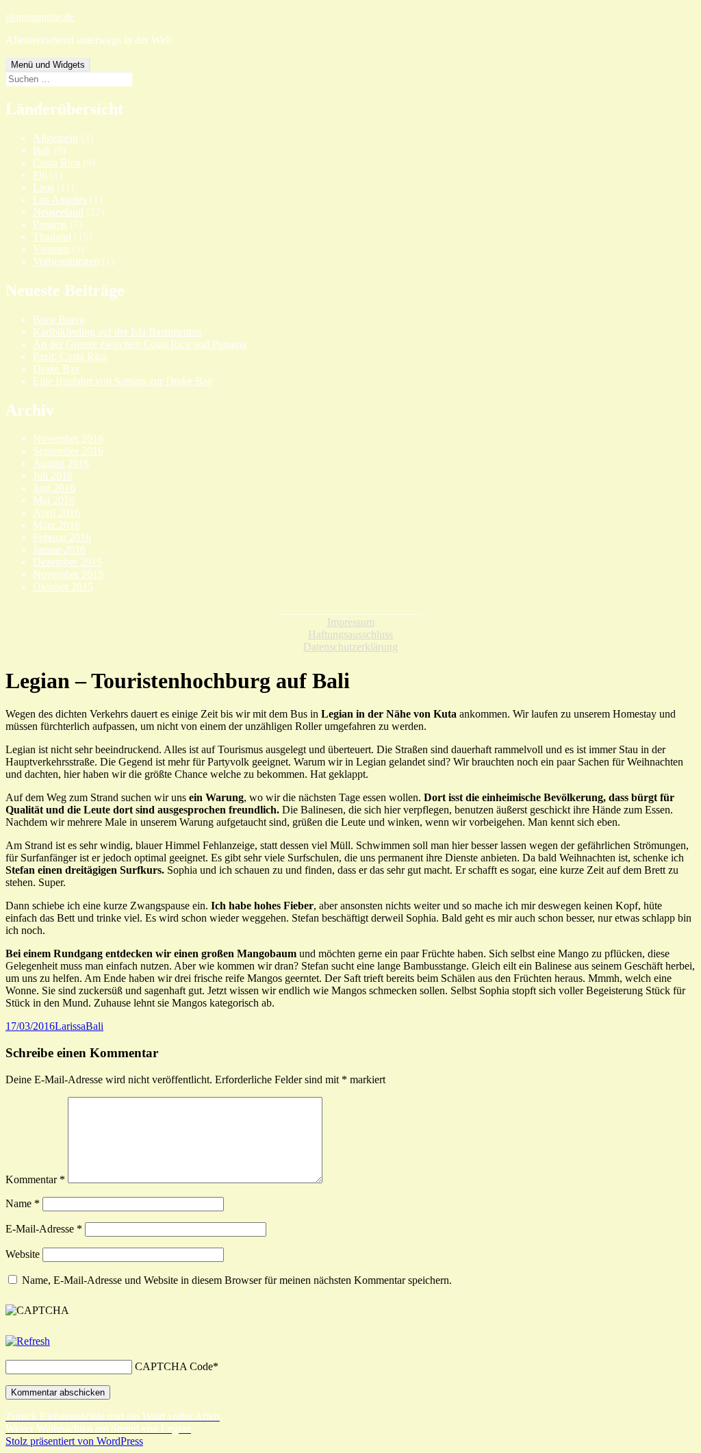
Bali (42, 150)
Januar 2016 (59, 549)
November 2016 (68, 438)
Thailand (52, 236)
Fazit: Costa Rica (70, 356)
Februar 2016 (62, 537)
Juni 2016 (54, 488)
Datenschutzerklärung (350, 647)
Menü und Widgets (48, 65)
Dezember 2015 (67, 562)
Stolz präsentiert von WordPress (74, 1441)
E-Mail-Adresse (43, 1229)
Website (22, 1254)
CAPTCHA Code (174, 1366)
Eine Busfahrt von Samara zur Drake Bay (123, 381)
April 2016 (56, 512)
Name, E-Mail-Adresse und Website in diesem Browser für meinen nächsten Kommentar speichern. (237, 1280)
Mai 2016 (54, 500)
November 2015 (68, 574)
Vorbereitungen (66, 261)
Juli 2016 (53, 475)
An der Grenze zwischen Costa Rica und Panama (139, 344)
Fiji (40, 175)
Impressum (350, 622)
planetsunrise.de (40, 17)
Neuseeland (58, 212)
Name (22, 1203)
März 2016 (56, 525)
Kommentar (35, 1179)
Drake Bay (56, 369)
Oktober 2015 (63, 586)
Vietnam (51, 249)
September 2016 (68, 451)
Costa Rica (56, 162)
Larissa (70, 1026)
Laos (43, 187)
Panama (50, 224)
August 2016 (61, 463)
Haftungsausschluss (350, 634)
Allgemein (55, 138)
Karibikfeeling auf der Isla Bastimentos (117, 332)
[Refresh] (27, 1341)
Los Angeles (60, 199)
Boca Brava (58, 319)
